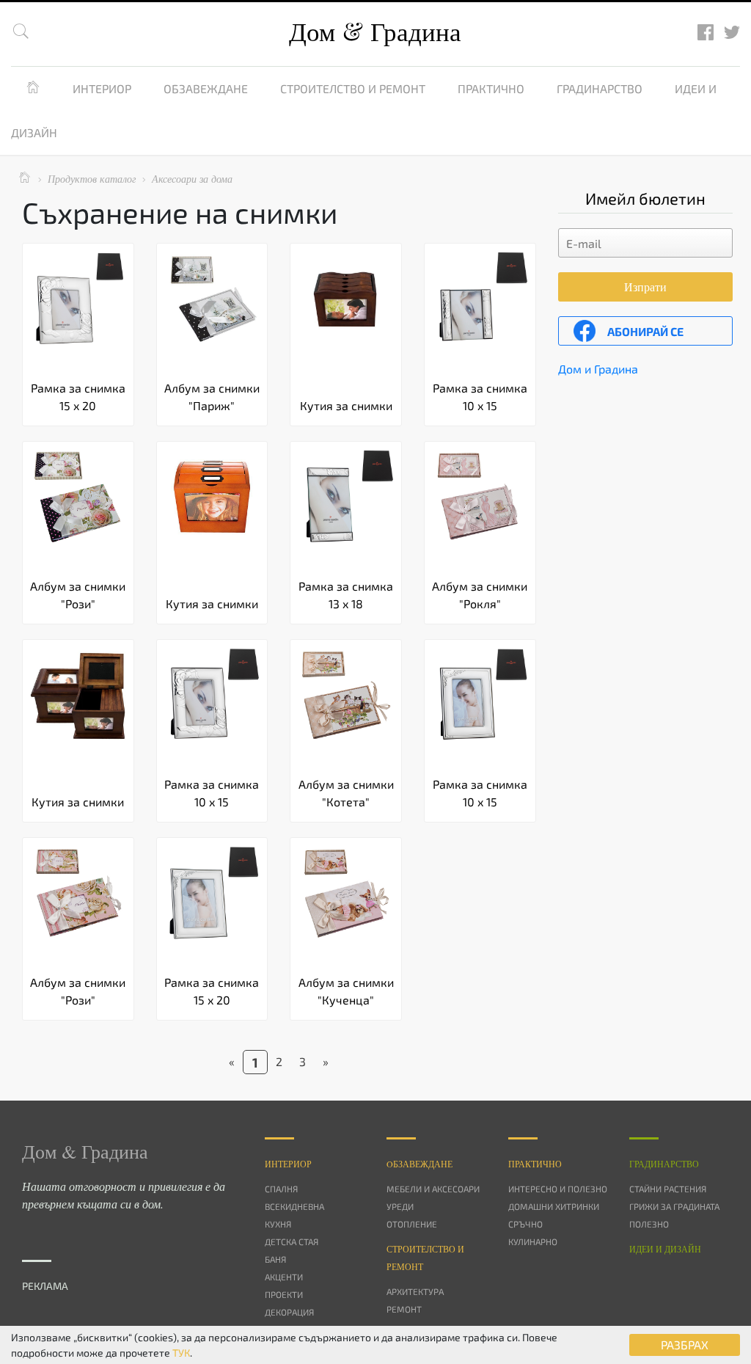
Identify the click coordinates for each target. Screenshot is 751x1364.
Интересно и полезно (557, 1189)
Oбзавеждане (420, 1164)
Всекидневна (294, 1206)
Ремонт (404, 1309)
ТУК (181, 1352)
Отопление (412, 1224)
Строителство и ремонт (352, 88)
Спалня (281, 1189)
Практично (491, 88)
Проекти (284, 1294)
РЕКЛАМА (45, 1286)
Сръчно (525, 1224)
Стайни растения (667, 1189)
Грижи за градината (674, 1206)
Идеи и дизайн (665, 1249)
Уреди (400, 1206)
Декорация (289, 1312)
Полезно (649, 1224)
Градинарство (599, 88)
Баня (275, 1259)
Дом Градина (375, 31)
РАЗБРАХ (684, 1345)
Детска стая (291, 1241)
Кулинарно (532, 1241)
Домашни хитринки (553, 1206)
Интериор (102, 88)
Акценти (284, 1277)
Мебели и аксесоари (433, 1189)
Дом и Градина (598, 369)
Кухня (278, 1224)
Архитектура (415, 1291)
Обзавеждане (206, 88)
